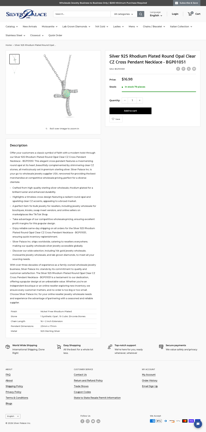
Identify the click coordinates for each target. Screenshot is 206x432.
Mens (132, 26)
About (9, 380)
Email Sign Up (150, 386)
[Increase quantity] (140, 100)
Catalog (10, 26)
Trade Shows (81, 386)
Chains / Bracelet (152, 26)
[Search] (140, 14)
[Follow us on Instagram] (88, 421)
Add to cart (130, 110)
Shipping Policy (14, 386)
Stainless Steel (14, 35)
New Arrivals (30, 26)
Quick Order (55, 35)
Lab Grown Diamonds (74, 26)
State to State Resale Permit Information (97, 397)
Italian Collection (179, 26)
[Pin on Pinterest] (183, 69)
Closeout (35, 35)
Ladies (117, 26)
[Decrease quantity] (125, 100)
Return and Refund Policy (88, 380)
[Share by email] (194, 69)
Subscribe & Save (189, 3)
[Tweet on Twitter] (189, 69)
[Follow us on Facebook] (82, 421)
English (10, 416)
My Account (149, 374)
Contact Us (80, 374)
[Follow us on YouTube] (93, 421)
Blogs (9, 403)
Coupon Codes (82, 392)
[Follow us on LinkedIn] (98, 421)
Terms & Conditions (17, 397)
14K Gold (100, 26)
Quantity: (114, 100)
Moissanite (48, 26)
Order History (149, 380)
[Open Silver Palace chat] (198, 424)
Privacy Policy (13, 392)
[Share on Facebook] (178, 69)
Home (9, 45)
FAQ (8, 374)
